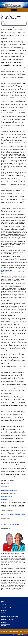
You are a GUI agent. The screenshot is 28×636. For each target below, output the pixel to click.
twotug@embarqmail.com (7, 489)
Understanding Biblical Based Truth (9, 616)
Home (2, 601)
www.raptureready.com (6, 496)
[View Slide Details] (14, 5)
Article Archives (4, 615)
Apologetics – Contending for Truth (9, 619)
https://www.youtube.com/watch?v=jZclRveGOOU (13, 180)
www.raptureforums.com (7, 499)
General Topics (4, 625)
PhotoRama (4, 610)
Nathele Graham (4, 21)
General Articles (23, 19)
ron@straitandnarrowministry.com (9, 490)
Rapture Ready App (5, 624)
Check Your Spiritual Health (7, 621)
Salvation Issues (5, 618)
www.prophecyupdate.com (7, 497)
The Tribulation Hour (6, 607)
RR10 (15, 19)
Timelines (3, 604)
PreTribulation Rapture (6, 606)
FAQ (2, 603)
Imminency (3, 622)
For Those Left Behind (6, 609)
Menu (14, 10)
